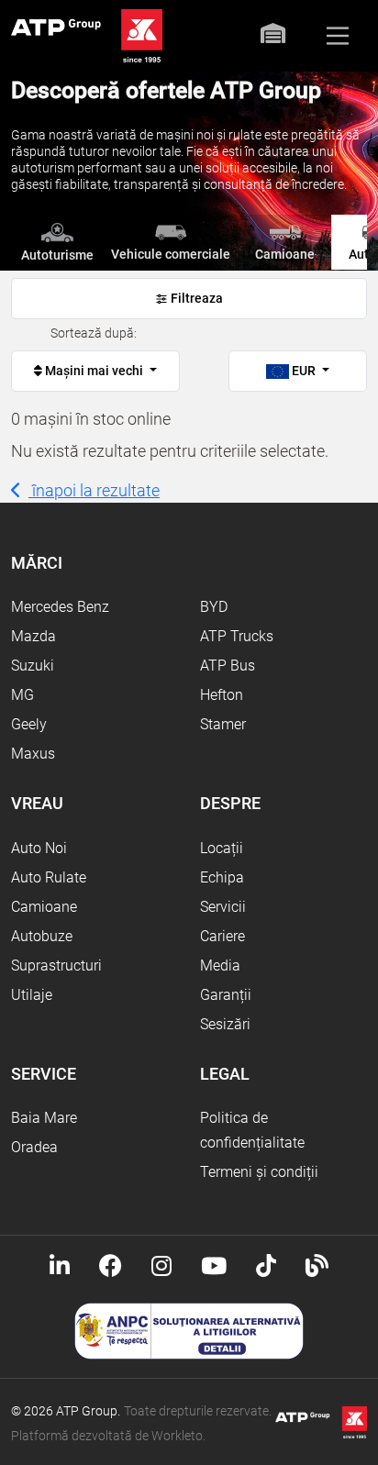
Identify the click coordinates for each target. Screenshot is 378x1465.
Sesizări (225, 1024)
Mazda (33, 636)
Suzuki (32, 665)
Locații (221, 848)
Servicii (223, 907)
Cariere (222, 936)
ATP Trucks (236, 636)
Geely (29, 724)
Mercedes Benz (60, 607)
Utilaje (31, 995)
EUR (303, 370)
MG (22, 695)
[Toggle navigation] (337, 36)
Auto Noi (39, 848)
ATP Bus (227, 665)
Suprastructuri (56, 965)
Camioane (44, 907)
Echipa (222, 877)
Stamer (223, 724)
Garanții (225, 995)
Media (220, 965)
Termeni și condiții (259, 1172)
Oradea (34, 1147)
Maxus (33, 753)
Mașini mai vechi (94, 370)
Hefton (221, 695)
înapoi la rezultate (94, 490)
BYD (214, 607)
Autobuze (41, 936)
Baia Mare (44, 1117)
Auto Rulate (48, 877)
